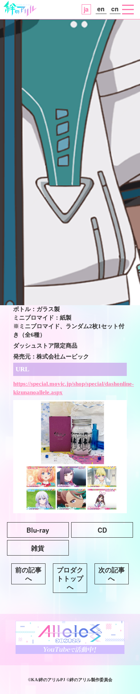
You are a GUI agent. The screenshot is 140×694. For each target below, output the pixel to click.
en (101, 8)
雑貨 (37, 547)
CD (102, 530)
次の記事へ (111, 574)
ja (86, 9)
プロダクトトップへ (70, 578)
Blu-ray (37, 530)
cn (115, 8)
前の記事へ (28, 574)
